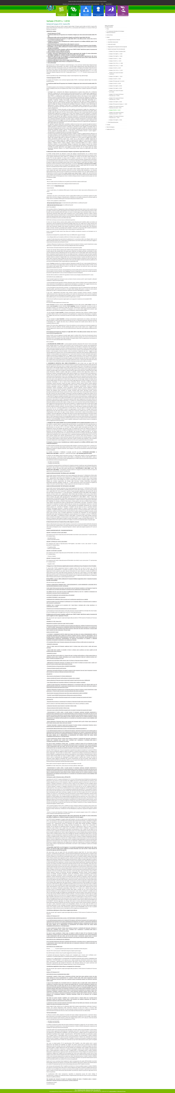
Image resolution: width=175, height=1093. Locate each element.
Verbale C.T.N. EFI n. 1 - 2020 (115, 58)
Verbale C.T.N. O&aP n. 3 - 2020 (115, 53)
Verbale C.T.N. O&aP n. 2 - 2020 (115, 56)
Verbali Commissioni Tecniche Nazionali (116, 49)
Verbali (108, 37)
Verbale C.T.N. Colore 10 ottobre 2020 (117, 51)
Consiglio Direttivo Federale (114, 39)
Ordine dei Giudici (112, 44)
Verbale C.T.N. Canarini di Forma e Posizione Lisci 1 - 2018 (116, 117)
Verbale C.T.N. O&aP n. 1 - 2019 (115, 76)
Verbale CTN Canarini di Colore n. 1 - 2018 (118, 104)
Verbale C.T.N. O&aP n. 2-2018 (115, 101)
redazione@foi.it (113, 1091)
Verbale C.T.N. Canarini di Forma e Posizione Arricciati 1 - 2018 (116, 113)
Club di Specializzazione (113, 122)
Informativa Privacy (121, 1091)
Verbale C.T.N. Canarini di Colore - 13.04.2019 (116, 73)
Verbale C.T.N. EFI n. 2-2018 (115, 83)
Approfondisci (109, 4)
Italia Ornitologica (110, 127)
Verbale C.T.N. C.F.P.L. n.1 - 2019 (116, 70)
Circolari (108, 124)
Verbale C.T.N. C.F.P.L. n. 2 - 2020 (116, 63)
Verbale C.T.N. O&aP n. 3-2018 (115, 88)
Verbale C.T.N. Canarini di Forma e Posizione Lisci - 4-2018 (116, 95)
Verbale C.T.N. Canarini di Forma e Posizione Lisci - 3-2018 (116, 99)
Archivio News (110, 34)
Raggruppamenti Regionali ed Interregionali (117, 46)
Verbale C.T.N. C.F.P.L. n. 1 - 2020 (116, 65)
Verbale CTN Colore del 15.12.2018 (116, 81)
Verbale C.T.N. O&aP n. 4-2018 (115, 85)
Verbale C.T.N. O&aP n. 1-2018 (115, 119)
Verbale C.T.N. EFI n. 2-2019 (115, 68)
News (108, 28)
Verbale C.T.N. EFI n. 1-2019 (115, 78)
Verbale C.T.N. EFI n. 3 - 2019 (115, 60)
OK (102, 4)
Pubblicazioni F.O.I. (111, 129)
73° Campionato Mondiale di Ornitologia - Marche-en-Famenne (115, 32)
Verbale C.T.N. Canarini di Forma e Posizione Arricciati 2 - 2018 (116, 107)
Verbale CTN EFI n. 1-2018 (114, 110)
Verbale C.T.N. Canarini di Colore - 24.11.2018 (116, 91)
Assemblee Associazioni (113, 42)
